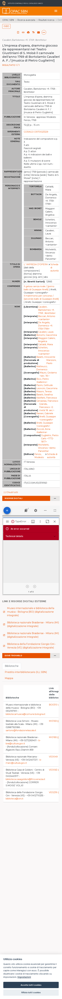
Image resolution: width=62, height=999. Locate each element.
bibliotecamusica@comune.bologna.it (25, 714)
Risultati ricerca (46, 20)
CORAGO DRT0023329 (36, 131)
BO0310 (54, 704)
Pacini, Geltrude (44, 385)
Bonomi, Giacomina (46, 335)
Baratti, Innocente (45, 357)
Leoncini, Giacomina (46, 388)
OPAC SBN (8, 20)
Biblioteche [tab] (12, 666)
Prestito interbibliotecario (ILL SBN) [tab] (26, 672)
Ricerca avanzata (26, 20)
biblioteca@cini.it (14, 798)
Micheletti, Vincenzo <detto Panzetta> (47, 447)
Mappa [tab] (9, 678)
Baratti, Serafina (44, 394)
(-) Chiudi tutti (11, 492)
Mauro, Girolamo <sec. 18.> (48, 374)
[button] (23, 32)
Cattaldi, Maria (45, 344)
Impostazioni (24, 977)
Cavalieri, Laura (45, 332)
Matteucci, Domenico (41, 368)
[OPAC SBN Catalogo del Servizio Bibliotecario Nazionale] (6, 11)
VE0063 (54, 769)
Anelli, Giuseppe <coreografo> (47, 418)
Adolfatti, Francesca (46, 397)
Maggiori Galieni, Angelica (46, 340)
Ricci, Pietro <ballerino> (42, 380)
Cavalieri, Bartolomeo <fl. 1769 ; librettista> (47, 309)
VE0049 (55, 756)
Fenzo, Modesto (39, 456)
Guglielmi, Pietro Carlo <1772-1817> (50, 438)
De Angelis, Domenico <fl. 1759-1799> (45, 325)
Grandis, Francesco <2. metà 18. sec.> (46, 407)
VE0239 (54, 792)
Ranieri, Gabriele (44, 413)
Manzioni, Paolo (51, 362)
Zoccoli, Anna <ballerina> (43, 431)
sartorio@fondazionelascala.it (21, 730)
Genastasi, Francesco (47, 401)
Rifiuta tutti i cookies (31, 992)
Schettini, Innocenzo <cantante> (44, 350)
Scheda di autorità (54, 267)
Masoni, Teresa (44, 391)
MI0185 (54, 737)
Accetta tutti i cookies (31, 985)
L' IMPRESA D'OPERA (36, 264)
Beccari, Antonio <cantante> (46, 318)
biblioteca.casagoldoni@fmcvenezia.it (25, 779)
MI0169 (54, 721)
